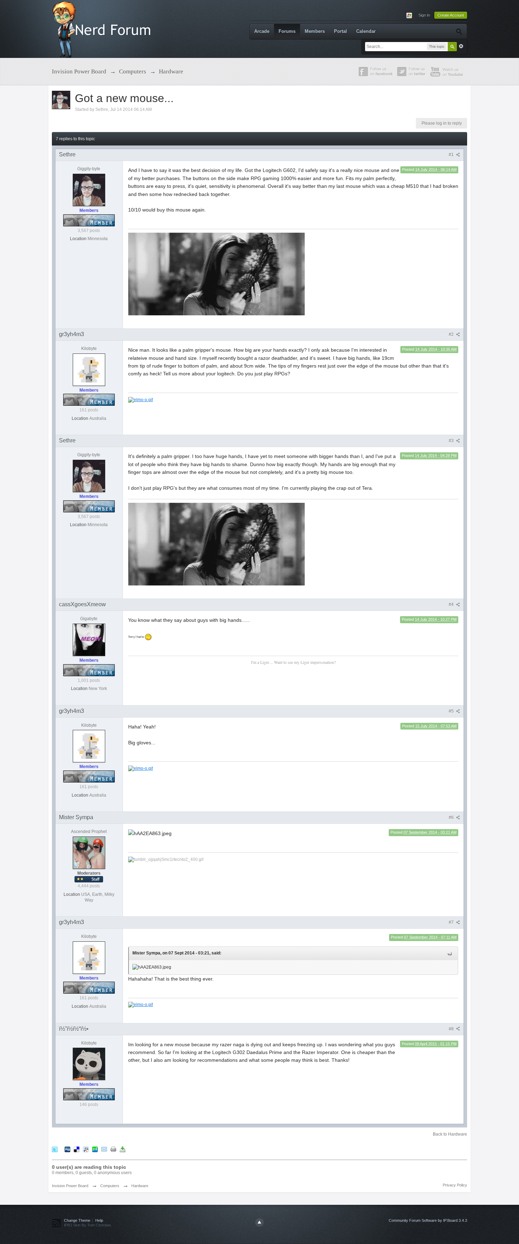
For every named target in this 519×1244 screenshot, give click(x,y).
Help (99, 1220)
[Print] (113, 1149)
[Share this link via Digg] (67, 1149)
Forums (287, 31)
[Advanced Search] (459, 31)
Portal (340, 31)
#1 (452, 154)
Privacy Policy (455, 1185)
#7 (452, 922)
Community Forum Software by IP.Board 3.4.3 (428, 1220)
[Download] (122, 1149)
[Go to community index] (103, 28)
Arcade (261, 31)
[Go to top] (259, 1222)
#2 (452, 334)
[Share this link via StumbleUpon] (95, 1149)
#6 (452, 817)
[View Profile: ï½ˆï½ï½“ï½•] (89, 1063)
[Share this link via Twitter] (55, 1149)
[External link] (140, 399)
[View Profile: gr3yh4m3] (89, 369)
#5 (452, 711)
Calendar (366, 31)
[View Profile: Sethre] (89, 189)
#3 (452, 440)
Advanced (461, 46)
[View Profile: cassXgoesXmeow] (89, 639)
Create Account (450, 15)
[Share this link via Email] (104, 1149)
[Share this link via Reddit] (86, 1149)
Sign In (424, 15)
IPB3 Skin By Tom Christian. (88, 1225)
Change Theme (77, 1220)
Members (315, 31)
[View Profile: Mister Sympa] (89, 852)
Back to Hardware (450, 1134)
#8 (452, 1028)
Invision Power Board (70, 1186)
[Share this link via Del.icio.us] (76, 1149)
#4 (452, 604)
